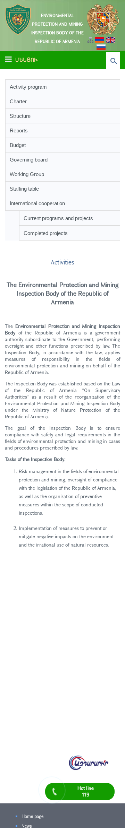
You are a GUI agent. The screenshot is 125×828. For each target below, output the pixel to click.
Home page (32, 816)
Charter (18, 101)
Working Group (27, 174)
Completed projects (46, 233)
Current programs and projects (58, 218)
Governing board (29, 160)
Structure (20, 116)
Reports (19, 130)
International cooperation (37, 203)
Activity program (28, 87)
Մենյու (26, 59)
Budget (18, 145)
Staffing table (24, 189)
